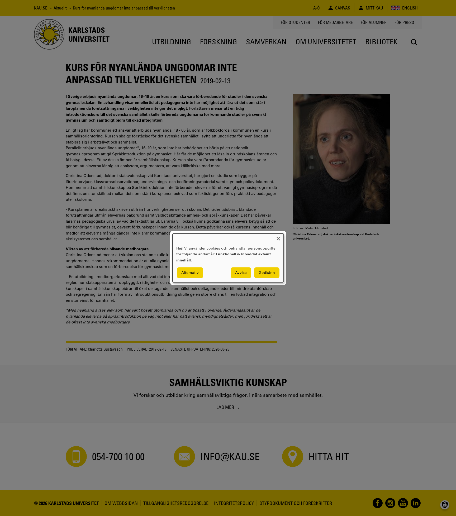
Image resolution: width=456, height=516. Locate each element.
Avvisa (241, 272)
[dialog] (228, 257)
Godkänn (267, 272)
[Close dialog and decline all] (278, 236)
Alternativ (190, 272)
